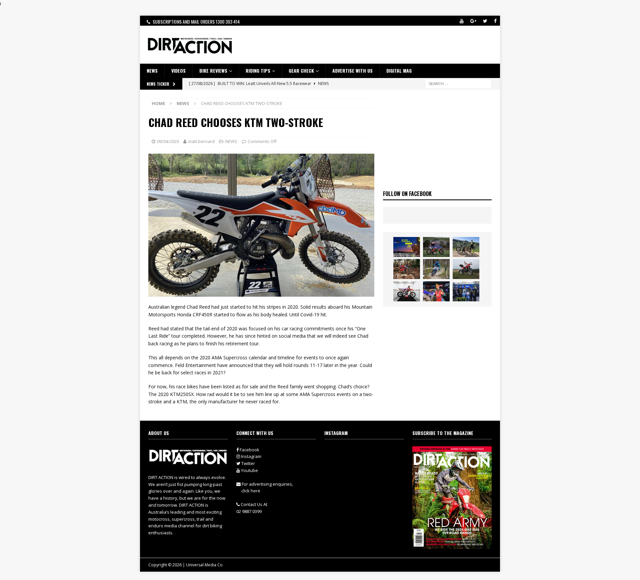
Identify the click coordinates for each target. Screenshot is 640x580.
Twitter (247, 463)
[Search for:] (458, 83)
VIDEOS (178, 70)
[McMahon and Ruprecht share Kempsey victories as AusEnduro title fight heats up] (436, 269)
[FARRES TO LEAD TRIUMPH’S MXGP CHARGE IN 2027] (466, 247)
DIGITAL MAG (399, 70)
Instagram (250, 456)
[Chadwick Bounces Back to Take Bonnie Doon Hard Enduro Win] (436, 247)
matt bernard (201, 141)
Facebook (249, 450)
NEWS (152, 70)
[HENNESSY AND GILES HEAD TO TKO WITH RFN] (406, 269)
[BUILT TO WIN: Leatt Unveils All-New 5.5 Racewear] (406, 247)
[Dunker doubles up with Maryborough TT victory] (436, 291)
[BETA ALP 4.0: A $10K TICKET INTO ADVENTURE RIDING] (466, 269)
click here (250, 491)
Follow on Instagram (368, 464)
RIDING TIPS (258, 70)
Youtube (249, 470)
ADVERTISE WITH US (352, 70)
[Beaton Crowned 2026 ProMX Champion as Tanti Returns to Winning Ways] (466, 291)
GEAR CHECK (301, 70)
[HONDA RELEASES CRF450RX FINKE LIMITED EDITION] (406, 291)
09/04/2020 (168, 141)
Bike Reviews (213, 70)
